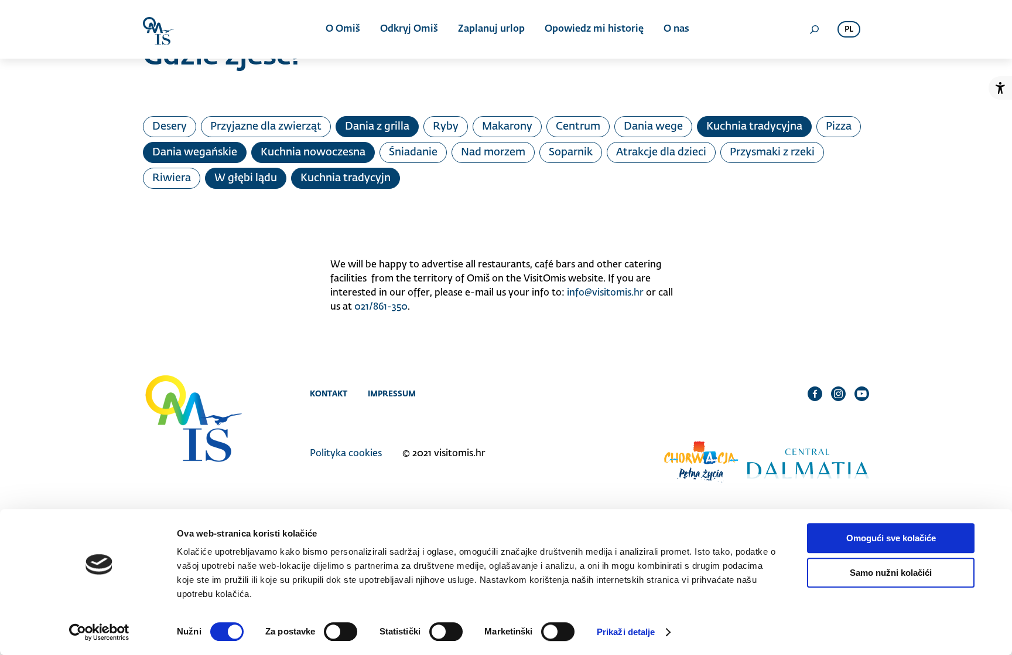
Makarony (507, 126)
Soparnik (571, 152)
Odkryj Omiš (409, 29)
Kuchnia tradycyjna (754, 126)
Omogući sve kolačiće (891, 538)
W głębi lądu (245, 178)
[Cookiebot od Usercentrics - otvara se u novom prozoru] (99, 632)
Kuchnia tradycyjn (345, 178)
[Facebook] (815, 393)
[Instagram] (838, 393)
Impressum (392, 393)
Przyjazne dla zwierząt (266, 126)
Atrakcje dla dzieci (661, 152)
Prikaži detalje (626, 632)
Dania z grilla (377, 126)
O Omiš (343, 29)
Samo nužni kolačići (891, 573)
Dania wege (653, 126)
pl (849, 29)
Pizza (839, 126)
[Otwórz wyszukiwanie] (814, 29)
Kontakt (328, 393)
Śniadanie (413, 152)
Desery (169, 126)
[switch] (340, 631)
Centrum (578, 126)
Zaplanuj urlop (491, 29)
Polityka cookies (346, 454)
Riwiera (171, 178)
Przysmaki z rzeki (772, 152)
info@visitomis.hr (605, 293)
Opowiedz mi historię (594, 29)
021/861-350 (381, 307)
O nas (676, 29)
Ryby (446, 126)
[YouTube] (861, 393)
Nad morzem (493, 152)
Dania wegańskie (194, 152)
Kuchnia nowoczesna (313, 152)
